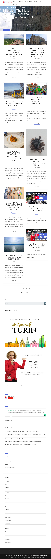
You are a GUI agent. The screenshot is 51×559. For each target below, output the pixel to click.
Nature (6, 470)
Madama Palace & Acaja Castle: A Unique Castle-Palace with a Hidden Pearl (37, 52)
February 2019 (8, 537)
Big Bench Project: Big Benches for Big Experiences (14, 103)
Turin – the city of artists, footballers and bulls (37, 162)
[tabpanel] (25, 18)
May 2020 (6, 506)
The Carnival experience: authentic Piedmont (37, 100)
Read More (14, 77)
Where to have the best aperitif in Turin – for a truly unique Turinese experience (21, 438)
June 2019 (7, 528)
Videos (35, 1)
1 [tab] (22, 30)
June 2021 (7, 492)
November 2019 (8, 520)
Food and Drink (8, 461)
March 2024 (7, 490)
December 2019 (8, 517)
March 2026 (7, 484)
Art (5, 456)
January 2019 (7, 539)
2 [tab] (24, 30)
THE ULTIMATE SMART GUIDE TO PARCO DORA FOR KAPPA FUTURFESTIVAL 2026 (22, 431)
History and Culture (9, 467)
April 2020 (7, 509)
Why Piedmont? (28, 1)
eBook (14, 1)
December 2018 (8, 542)
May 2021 (6, 495)
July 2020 (7, 503)
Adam (14, 162)
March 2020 (7, 512)
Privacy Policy (30, 550)
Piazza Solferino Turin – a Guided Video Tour (37, 246)
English (15, 4)
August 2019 (7, 523)
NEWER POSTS (25, 292)
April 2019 (7, 534)
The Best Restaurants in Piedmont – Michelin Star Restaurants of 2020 (14, 155)
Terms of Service (39, 550)
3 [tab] (26, 30)
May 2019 (6, 531)
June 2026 (7, 481)
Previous (2, 19)
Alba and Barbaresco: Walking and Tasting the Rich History (14, 52)
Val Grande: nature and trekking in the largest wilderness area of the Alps (20, 444)
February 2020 (8, 514)
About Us (21, 1)
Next (49, 19)
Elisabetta (14, 58)
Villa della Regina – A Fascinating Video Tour (36, 208)
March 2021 (7, 498)
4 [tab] (28, 30)
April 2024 (7, 487)
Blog (40, 1)
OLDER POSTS (26, 288)
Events (6, 459)
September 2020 (8, 501)
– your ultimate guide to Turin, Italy (17, 385)
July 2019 (7, 525)
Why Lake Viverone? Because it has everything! (14, 257)
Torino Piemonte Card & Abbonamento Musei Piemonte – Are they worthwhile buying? (23, 441)
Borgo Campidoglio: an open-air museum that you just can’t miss (14, 206)
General (6, 464)
